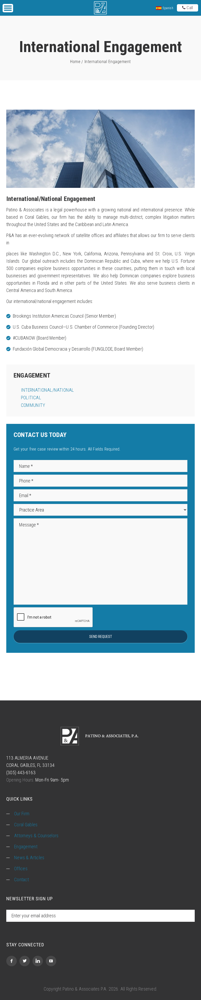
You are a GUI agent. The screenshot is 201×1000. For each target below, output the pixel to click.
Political (31, 397)
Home (75, 61)
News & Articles (29, 857)
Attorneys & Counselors (36, 835)
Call (189, 7)
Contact (21, 879)
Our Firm (21, 813)
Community (33, 405)
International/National (47, 390)
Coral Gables (26, 824)
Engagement (25, 846)
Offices (20, 868)
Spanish (167, 8)
